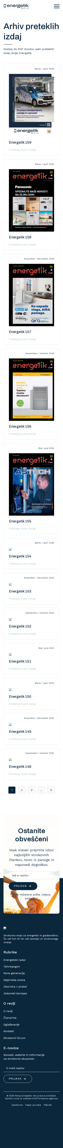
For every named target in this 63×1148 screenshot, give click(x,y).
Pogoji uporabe (33, 1105)
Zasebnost (17, 1105)
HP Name (8, 816)
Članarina (10, 1017)
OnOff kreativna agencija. (45, 1098)
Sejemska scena (14, 980)
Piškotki (48, 1105)
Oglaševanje (11, 1024)
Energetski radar (15, 960)
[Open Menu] (56, 6)
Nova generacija (14, 973)
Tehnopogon (12, 966)
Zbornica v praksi (15, 986)
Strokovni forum (15, 1038)
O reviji (8, 1011)
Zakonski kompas (15, 993)
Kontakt (9, 1031)
